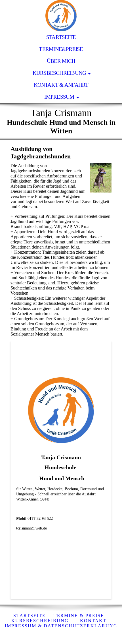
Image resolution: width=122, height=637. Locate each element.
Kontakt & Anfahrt (61, 85)
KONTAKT (93, 620)
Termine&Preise (61, 49)
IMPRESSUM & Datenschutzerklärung (61, 625)
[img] (61, 15)
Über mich (61, 61)
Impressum (59, 97)
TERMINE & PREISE (79, 615)
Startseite (61, 37)
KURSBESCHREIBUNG (40, 620)
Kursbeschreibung (59, 73)
